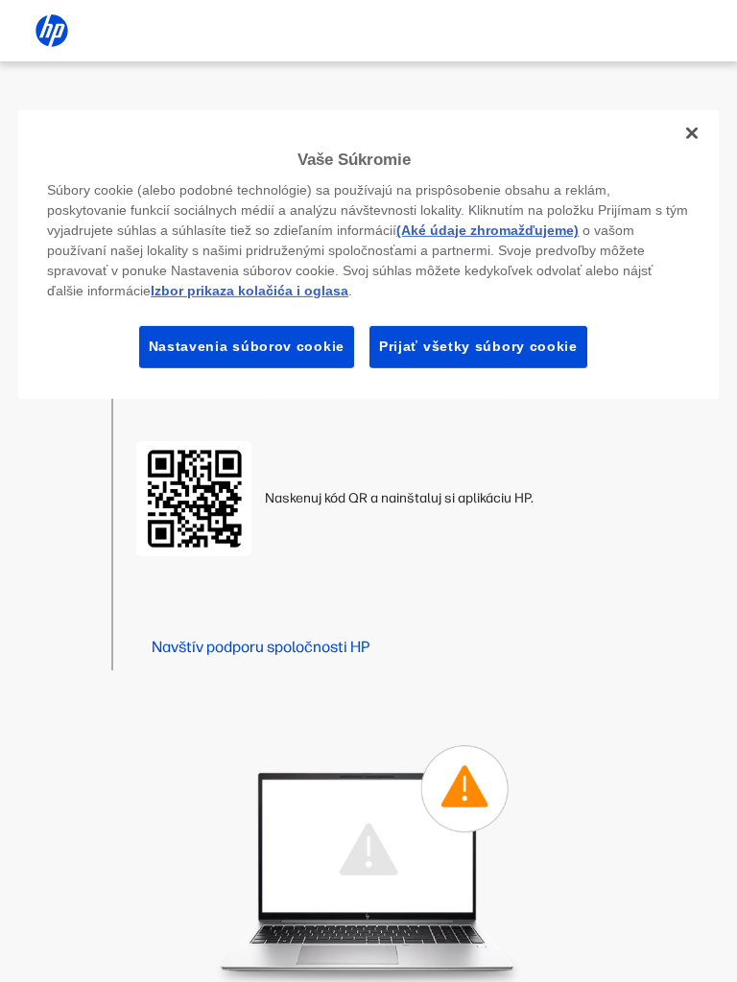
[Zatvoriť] (692, 132)
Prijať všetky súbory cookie (478, 346)
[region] (368, 253)
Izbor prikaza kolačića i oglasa (249, 290)
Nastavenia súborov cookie (247, 346)
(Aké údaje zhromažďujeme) (487, 230)
